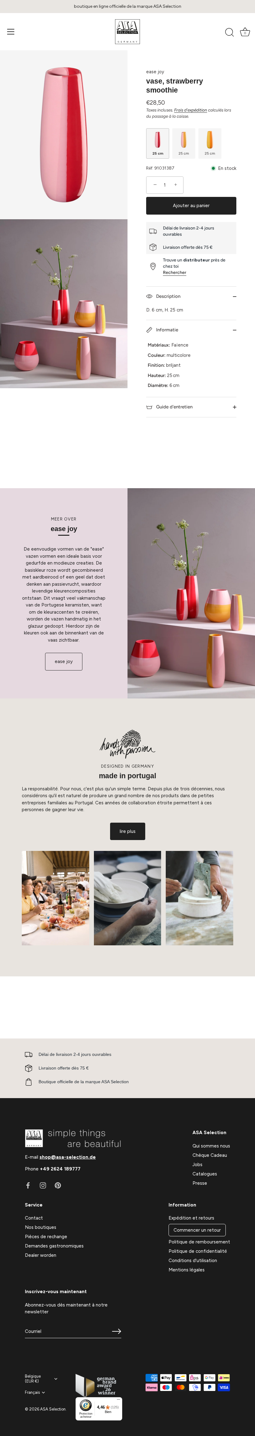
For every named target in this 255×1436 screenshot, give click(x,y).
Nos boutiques (40, 1227)
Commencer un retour (197, 1230)
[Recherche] (229, 32)
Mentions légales (187, 1270)
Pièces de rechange (46, 1236)
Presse (199, 1183)
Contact (34, 1218)
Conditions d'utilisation (193, 1260)
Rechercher (174, 272)
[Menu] (11, 32)
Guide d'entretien (173, 407)
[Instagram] (43, 1185)
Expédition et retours (191, 1218)
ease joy (155, 72)
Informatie (166, 330)
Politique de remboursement (199, 1242)
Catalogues (204, 1174)
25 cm (157, 153)
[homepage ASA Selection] (127, 31)
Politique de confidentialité (198, 1251)
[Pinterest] (58, 1185)
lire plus (128, 831)
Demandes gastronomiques (54, 1246)
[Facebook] (28, 1185)
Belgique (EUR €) (33, 1379)
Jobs (197, 1164)
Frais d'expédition (190, 109)
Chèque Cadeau (209, 1155)
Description (167, 296)
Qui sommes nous (211, 1146)
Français (32, 1392)
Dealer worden (40, 1255)
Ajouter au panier (191, 205)
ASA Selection (53, 1409)
